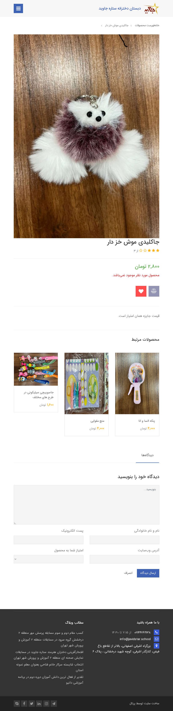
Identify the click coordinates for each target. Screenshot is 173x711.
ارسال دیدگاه (148, 573)
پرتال (132, 703)
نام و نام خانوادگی (146, 530)
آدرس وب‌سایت (148, 550)
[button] (157, 250)
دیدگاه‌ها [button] (147, 455)
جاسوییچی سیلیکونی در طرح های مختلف (89, 395)
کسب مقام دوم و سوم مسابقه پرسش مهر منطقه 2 (51, 632)
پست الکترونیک (72, 530)
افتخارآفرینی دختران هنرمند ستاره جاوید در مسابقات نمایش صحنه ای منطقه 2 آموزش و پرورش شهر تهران (48, 655)
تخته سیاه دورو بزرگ (41, 424)
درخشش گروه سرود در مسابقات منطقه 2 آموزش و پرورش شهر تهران (51, 642)
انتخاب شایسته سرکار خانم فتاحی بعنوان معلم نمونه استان (49, 667)
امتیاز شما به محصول (68, 550)
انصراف (128, 573)
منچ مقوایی (148, 421)
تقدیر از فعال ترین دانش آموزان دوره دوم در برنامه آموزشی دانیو (50, 680)
